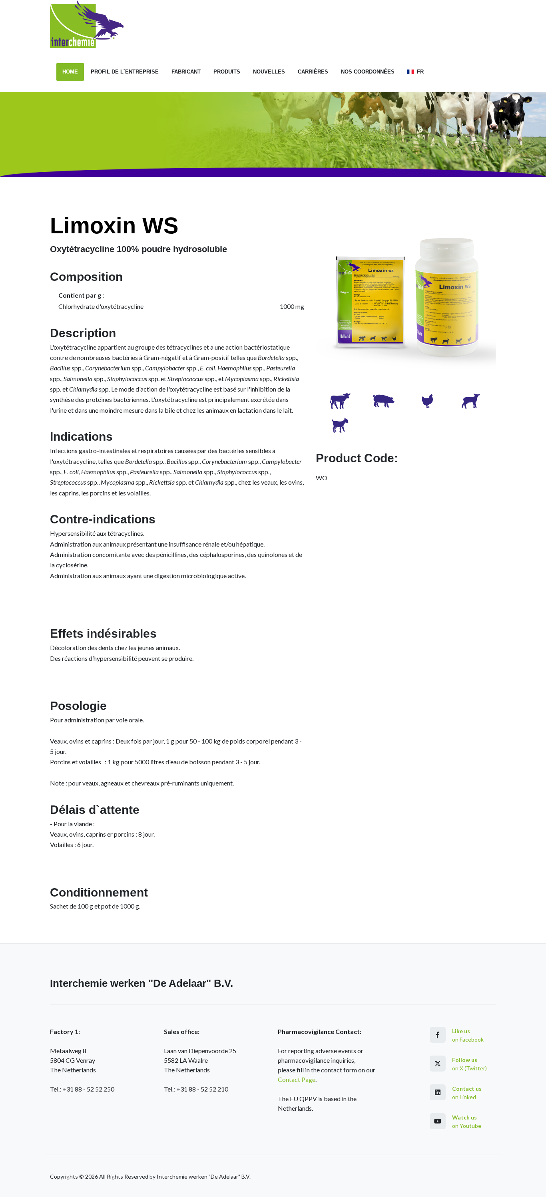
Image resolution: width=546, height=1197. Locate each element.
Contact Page (296, 1079)
